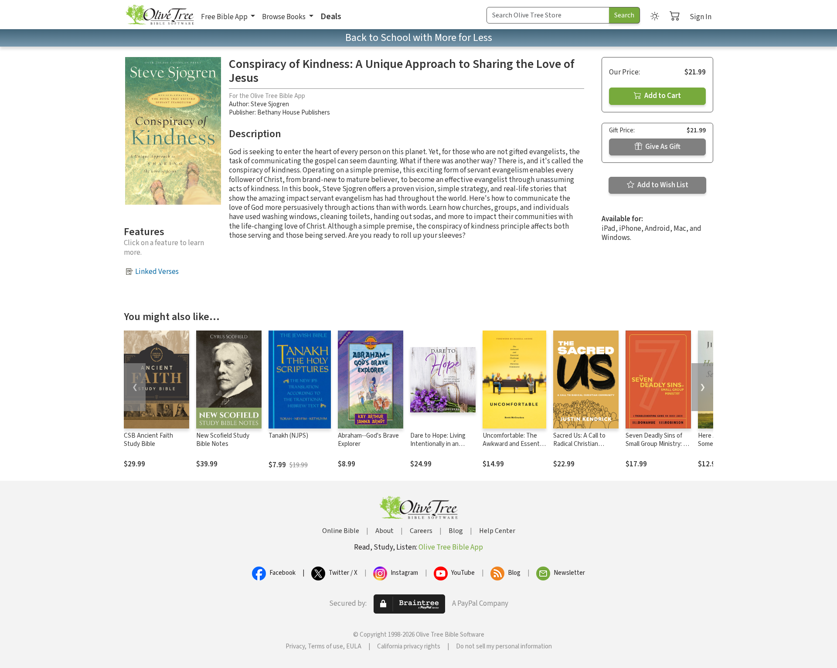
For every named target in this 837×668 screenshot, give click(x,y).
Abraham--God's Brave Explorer (368, 440)
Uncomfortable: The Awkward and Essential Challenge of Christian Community (514, 448)
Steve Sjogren (270, 104)
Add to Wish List (662, 185)
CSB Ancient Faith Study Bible (148, 440)
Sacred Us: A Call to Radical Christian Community (579, 444)
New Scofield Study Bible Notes (222, 440)
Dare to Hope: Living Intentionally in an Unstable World (438, 444)
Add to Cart (662, 96)
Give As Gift (662, 147)
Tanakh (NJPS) (288, 435)
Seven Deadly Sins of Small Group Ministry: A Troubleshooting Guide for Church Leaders (657, 448)
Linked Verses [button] (157, 272)
